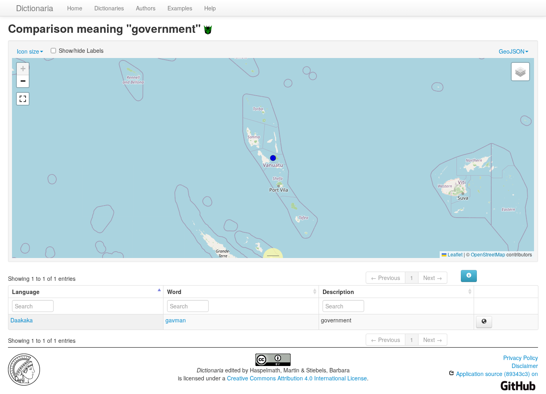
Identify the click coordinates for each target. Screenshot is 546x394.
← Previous (385, 278)
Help (210, 8)
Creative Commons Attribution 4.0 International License (297, 378)
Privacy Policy (520, 358)
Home (74, 8)
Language (26, 292)
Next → (432, 278)
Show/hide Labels (81, 50)
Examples (179, 8)
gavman (175, 320)
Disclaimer (525, 366)
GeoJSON (511, 51)
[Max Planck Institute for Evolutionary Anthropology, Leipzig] (24, 369)
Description (338, 292)
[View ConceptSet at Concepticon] (208, 28)
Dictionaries (109, 8)
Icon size (28, 51)
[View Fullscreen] (23, 99)
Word (174, 292)
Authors (145, 8)
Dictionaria (34, 8)
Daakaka (21, 320)
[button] (273, 158)
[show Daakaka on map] (484, 322)
